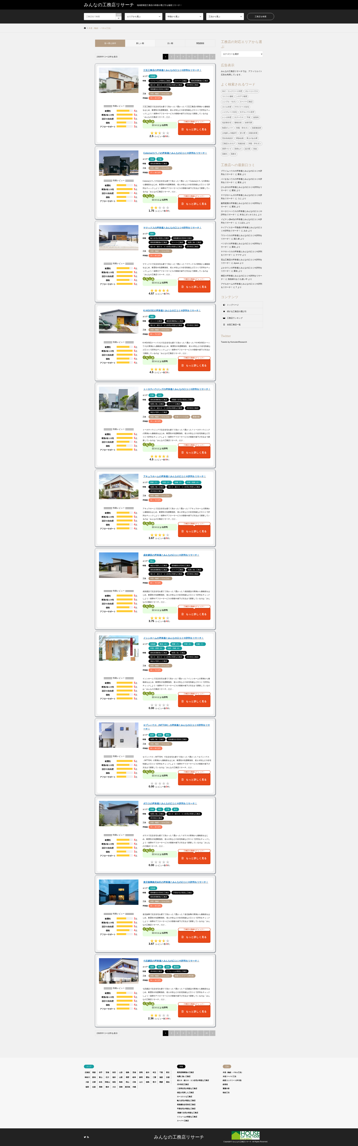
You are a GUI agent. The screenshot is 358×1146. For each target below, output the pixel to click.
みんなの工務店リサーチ (179, 1137)
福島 (127, 1072)
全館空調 (248, 123)
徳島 (147, 1082)
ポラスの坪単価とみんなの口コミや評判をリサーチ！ (170, 803)
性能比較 (241, 144)
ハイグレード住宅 (229, 112)
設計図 (247, 149)
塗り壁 (242, 133)
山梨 (121, 1077)
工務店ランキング (235, 318)
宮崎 (121, 1087)
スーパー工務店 (246, 102)
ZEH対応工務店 (183, 1084)
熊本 (107, 1087)
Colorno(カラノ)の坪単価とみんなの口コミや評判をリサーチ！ (175, 153)
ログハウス (238, 117)
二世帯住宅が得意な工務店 (187, 1088)
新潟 (94, 1077)
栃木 (147, 1072)
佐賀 (94, 1087)
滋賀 (161, 1077)
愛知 (147, 1077)
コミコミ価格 (227, 96)
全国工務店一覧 (234, 324)
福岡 (87, 1087)
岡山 (127, 1082)
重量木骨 (226, 1088)
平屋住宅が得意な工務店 (186, 1109)
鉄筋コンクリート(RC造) (232, 1080)
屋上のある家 (252, 138)
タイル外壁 (226, 107)
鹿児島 (127, 1087)
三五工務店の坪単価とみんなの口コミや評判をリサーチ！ (172, 70)
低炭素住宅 (226, 123)
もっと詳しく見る (195, 127)
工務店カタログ (228, 144)
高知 (167, 1082)
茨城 (134, 1072)
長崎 (100, 1087)
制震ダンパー (227, 128)
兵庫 (94, 1082)
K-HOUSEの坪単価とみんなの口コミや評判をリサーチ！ (172, 310)
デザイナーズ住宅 (241, 107)
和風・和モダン (242, 128)
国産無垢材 (256, 128)
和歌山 (107, 1082)
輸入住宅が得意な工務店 (186, 1100)
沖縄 (134, 1087)
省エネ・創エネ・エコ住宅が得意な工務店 (193, 1080)
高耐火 (233, 154)
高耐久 (225, 154)
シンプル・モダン (229, 102)
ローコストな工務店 (184, 1097)
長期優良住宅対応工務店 (186, 1105)
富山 (100, 1077)
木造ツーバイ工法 (229, 1076)
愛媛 (161, 1082)
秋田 (114, 1072)
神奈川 (87, 1077)
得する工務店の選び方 (237, 311)
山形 (121, 1072)
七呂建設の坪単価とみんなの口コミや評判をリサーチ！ (171, 961)
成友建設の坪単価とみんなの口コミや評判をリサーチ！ (171, 555)
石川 (107, 1077)
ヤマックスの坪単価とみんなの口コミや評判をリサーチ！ (172, 227)
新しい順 (140, 43)
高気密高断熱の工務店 (185, 1072)
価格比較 (238, 123)
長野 (127, 1077)
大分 (114, 1087)
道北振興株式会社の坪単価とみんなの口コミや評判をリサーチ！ (175, 882)
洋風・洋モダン (254, 144)
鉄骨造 (225, 1084)
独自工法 (226, 1093)
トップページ (233, 305)
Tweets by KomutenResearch (234, 342)
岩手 (100, 1072)
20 (207, 57)
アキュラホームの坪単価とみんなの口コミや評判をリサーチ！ (174, 476)
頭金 (255, 149)
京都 (167, 1077)
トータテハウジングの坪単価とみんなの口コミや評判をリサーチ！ (176, 389)
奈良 (100, 1082)
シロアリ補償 (241, 96)
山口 (141, 1082)
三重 (154, 1077)
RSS (88, 1137)
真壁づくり (226, 149)
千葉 (161, 1072)
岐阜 (134, 1077)
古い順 (170, 43)
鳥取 (114, 1082)
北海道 (87, 1072)
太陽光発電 (252, 133)
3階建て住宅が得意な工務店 (187, 1113)
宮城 (107, 1072)
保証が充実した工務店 (185, 1093)
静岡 (141, 1077)
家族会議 (239, 138)
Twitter (85, 1137)
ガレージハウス (251, 91)
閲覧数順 (200, 43)
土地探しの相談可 (229, 133)
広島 (134, 1082)
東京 (167, 1072)
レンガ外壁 (226, 117)
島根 (121, 1082)
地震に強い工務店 (183, 1076)
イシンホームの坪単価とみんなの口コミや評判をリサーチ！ (173, 638)
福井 (114, 1077)
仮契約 (256, 117)
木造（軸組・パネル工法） (233, 1072)
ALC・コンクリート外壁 (232, 91)
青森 (94, 1072)
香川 (154, 1082)
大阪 (87, 1082)
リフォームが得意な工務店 (187, 1117)
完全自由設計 (227, 138)
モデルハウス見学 (247, 112)
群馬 (141, 1072)
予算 (248, 117)
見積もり (238, 149)
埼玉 (154, 1072)
